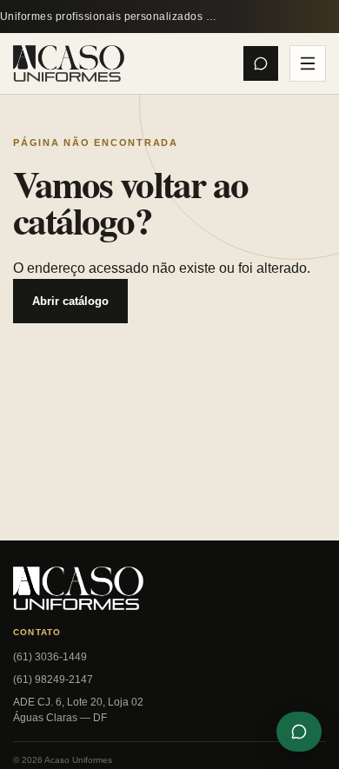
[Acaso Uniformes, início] (68, 64)
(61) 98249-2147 (53, 679)
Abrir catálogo (70, 301)
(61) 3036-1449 (50, 657)
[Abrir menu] (307, 63)
